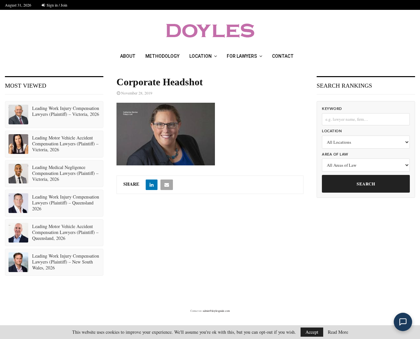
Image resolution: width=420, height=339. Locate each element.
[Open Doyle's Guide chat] (403, 322)
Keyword (332, 109)
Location (200, 56)
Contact (283, 56)
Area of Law (335, 154)
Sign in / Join (56, 5)
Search (366, 183)
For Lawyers (242, 56)
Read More (338, 332)
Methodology (162, 56)
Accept (311, 332)
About (128, 56)
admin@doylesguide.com (216, 310)
